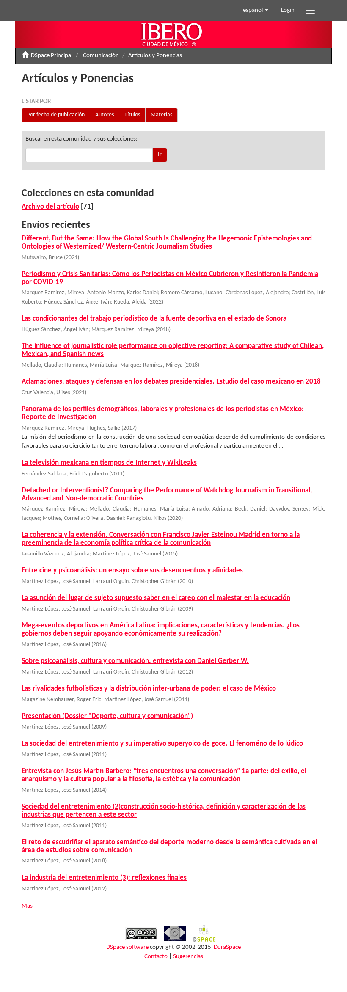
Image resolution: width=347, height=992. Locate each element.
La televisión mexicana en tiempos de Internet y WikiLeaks (109, 463)
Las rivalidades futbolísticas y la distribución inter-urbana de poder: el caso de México (149, 688)
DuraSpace (227, 947)
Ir (160, 155)
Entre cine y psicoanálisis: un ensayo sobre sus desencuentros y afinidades (132, 570)
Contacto (156, 956)
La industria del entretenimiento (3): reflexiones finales (104, 877)
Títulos (132, 115)
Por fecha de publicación (56, 115)
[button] (256, 10)
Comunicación (101, 56)
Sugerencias (188, 956)
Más (27, 906)
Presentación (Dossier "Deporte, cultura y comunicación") (107, 716)
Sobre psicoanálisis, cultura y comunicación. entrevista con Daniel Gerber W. (135, 661)
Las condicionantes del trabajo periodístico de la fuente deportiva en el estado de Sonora (154, 318)
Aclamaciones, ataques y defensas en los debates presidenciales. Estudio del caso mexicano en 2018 (171, 381)
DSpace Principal (51, 56)
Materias (161, 115)
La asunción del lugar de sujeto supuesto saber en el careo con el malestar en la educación (156, 598)
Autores (104, 115)
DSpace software (127, 947)
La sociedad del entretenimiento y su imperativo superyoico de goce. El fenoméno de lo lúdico (163, 743)
